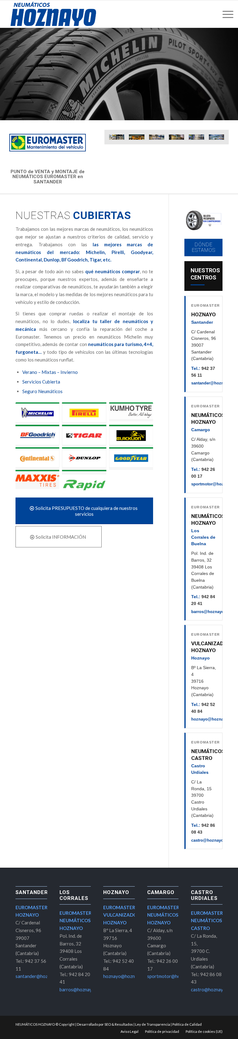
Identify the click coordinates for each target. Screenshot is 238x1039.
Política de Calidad (187, 1024)
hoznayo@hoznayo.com (214, 719)
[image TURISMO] (119, 139)
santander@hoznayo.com (41, 976)
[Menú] (226, 14)
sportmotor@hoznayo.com (174, 976)
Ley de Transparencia (152, 1024)
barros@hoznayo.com (212, 611)
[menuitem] (226, 14)
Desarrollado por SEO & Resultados (105, 1024)
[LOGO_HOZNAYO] (53, 14)
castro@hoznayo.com (212, 840)
